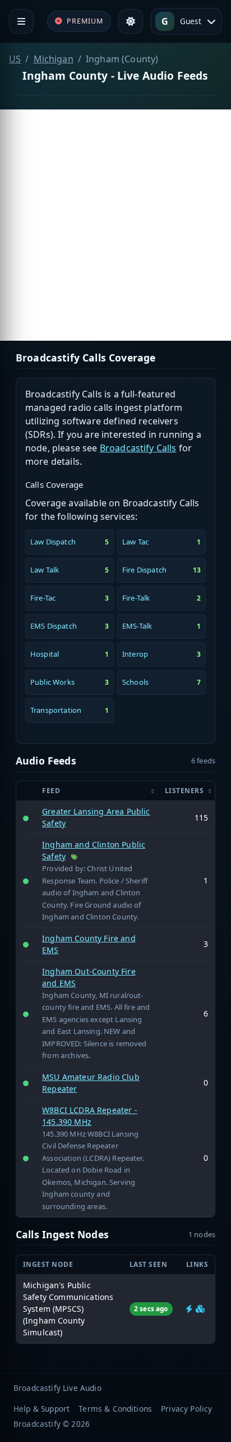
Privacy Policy (186, 1408)
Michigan (53, 59)
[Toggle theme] (130, 21)
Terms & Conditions (115, 1408)
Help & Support (41, 1408)
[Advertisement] (115, 225)
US (15, 59)
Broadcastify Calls (138, 448)
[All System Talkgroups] (200, 1308)
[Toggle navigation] (21, 21)
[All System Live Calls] (189, 1308)
